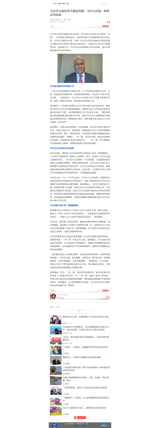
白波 (58, 294)
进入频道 (105, 26)
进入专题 (105, 290)
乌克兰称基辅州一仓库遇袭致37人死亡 (76, 424)
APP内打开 (81, 417)
